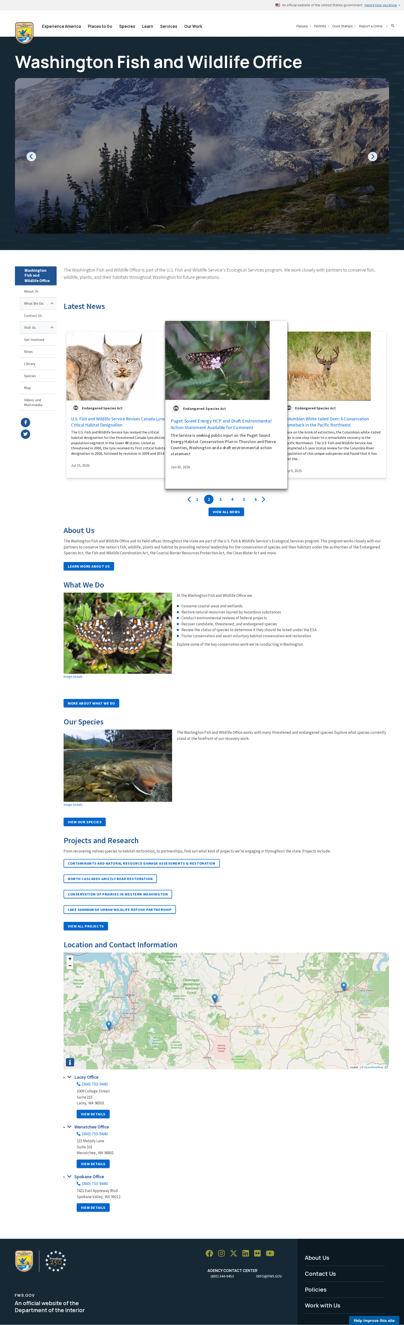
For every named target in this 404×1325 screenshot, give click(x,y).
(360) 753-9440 (95, 1084)
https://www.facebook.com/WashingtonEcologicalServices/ (39, 422)
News (28, 351)
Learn (147, 26)
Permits (320, 26)
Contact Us (33, 315)
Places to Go (100, 26)
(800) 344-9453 (222, 1276)
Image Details (73, 676)
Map (27, 387)
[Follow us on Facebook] (211, 1253)
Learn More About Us (89, 566)
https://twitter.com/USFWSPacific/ (39, 434)
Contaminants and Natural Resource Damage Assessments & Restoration (142, 863)
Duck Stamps (342, 26)
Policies (316, 1289)
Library (29, 363)
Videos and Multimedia (33, 402)
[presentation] (189, 499)
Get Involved (34, 339)
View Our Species (84, 822)
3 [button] (221, 499)
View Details (93, 1114)
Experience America (61, 26)
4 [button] (232, 499)
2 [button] (209, 499)
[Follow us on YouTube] (272, 1253)
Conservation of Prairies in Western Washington (118, 894)
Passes (302, 26)
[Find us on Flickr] (259, 1253)
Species (127, 26)
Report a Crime (370, 26)
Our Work (193, 26)
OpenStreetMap (373, 1067)
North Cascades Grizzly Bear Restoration (110, 878)
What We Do (33, 303)
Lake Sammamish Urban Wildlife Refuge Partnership (120, 909)
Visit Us (30, 327)
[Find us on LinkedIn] (247, 1253)
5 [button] (244, 499)
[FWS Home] (24, 33)
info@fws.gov (269, 1276)
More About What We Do (91, 703)
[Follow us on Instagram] (223, 1253)
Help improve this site (374, 1320)
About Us (31, 291)
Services (168, 26)
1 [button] (197, 499)
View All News (226, 511)
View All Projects (86, 926)
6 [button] (256, 499)
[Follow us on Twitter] (235, 1253)
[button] (109, 1025)
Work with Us (322, 1305)
